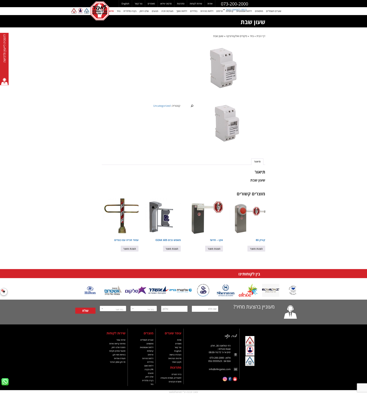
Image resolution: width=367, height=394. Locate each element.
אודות (209, 3)
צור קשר (138, 3)
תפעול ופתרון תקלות (117, 351)
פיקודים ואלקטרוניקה (236, 36)
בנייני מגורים (176, 374)
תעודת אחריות (119, 358)
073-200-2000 (234, 4)
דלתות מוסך (148, 365)
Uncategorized (162, 105)
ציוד (252, 36)
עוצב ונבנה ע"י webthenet (183, 392)
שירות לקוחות (196, 3)
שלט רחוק (149, 376)
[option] (285, 290)
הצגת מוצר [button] (256, 248)
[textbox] (143, 309)
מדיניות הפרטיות (174, 358)
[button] (234, 9)
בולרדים (150, 362)
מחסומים (150, 343)
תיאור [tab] (257, 161)
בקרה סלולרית (147, 380)
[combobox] (143, 308)
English (125, 3)
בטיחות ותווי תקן (119, 354)
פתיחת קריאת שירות (117, 343)
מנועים (150, 373)
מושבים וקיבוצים (175, 381)
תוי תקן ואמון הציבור (117, 362)
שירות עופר (120, 339)
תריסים (150, 354)
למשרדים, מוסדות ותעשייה (170, 378)
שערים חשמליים (146, 339)
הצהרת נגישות (175, 354)
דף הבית (260, 36)
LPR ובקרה (149, 369)
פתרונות (180, 3)
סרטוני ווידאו (166, 3)
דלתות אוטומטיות (146, 347)
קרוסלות (150, 351)
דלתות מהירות (147, 358)
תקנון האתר (176, 362)
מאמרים (151, 3)
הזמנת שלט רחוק (118, 347)
